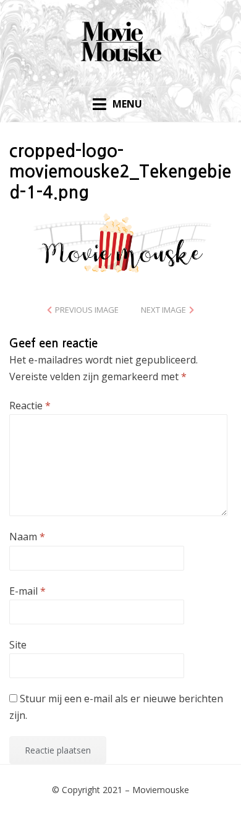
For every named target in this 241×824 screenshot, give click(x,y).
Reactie (30, 405)
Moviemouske (160, 790)
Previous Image (87, 309)
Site (18, 645)
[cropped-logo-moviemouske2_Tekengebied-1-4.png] (120, 242)
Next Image (163, 309)
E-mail (27, 591)
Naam (27, 536)
